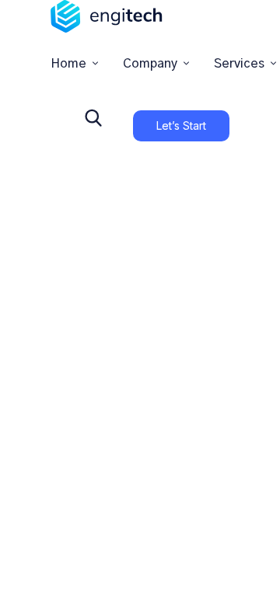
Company (150, 63)
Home (68, 63)
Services (239, 63)
